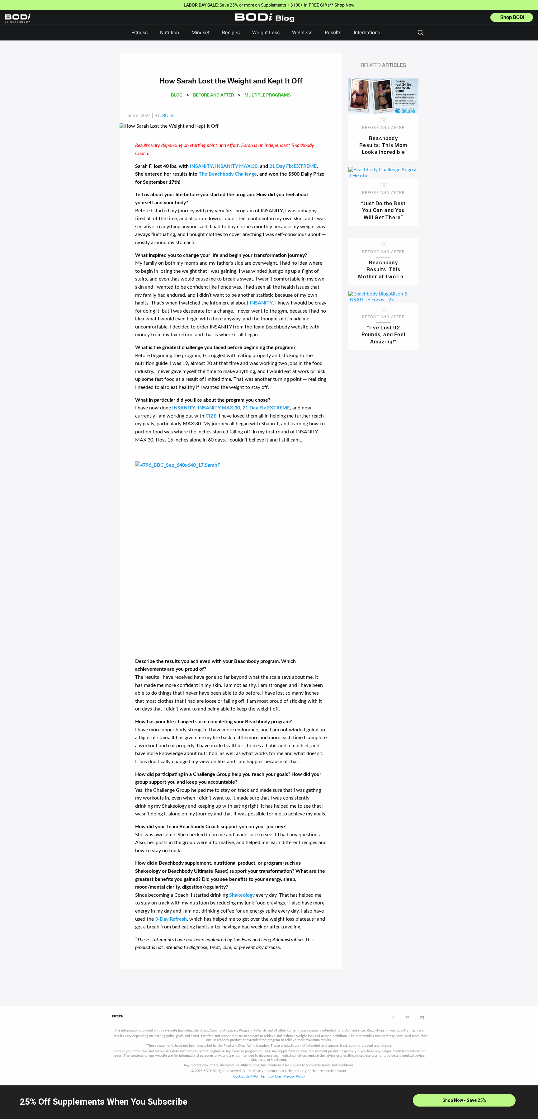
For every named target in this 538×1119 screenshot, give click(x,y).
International (368, 32)
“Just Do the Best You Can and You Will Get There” (383, 210)
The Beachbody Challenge (228, 174)
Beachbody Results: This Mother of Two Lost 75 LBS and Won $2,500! (383, 269)
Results (333, 32)
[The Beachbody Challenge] (231, 556)
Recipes (231, 32)
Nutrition (169, 32)
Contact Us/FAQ (245, 1076)
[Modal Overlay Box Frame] (269, 1102)
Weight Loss (266, 32)
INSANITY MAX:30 (236, 166)
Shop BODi (512, 17)
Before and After (213, 95)
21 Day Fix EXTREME (293, 166)
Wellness (302, 32)
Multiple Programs (267, 95)
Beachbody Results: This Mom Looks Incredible (383, 145)
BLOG (176, 95)
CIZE (210, 415)
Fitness (139, 32)
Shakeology (242, 895)
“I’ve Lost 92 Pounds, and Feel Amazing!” (383, 334)
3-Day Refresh (171, 919)
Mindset (200, 32)
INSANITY (201, 166)
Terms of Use (271, 1076)
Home (266, 22)
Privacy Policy (294, 1076)
